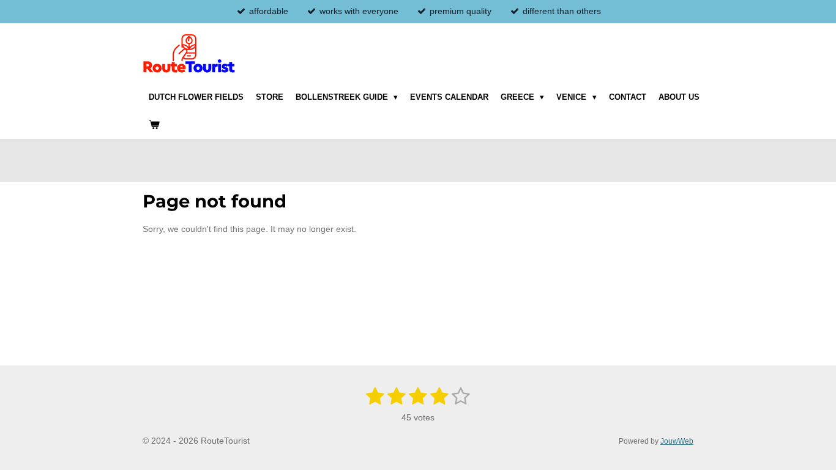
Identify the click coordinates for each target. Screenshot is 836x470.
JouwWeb (676, 441)
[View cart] (154, 125)
